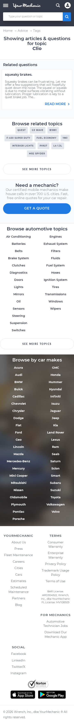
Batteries (18, 244)
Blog (18, 605)
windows (56, 301)
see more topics (37, 169)
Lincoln (18, 447)
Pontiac (18, 512)
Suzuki (55, 490)
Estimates (18, 581)
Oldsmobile (18, 497)
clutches (18, 265)
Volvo (56, 512)
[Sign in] (67, 5)
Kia (55, 425)
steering (18, 316)
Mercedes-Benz (18, 461)
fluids (55, 258)
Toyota (56, 497)
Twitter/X (18, 667)
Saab (55, 454)
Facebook (18, 654)
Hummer (55, 382)
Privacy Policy (55, 564)
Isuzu (55, 404)
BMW (18, 382)
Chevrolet (18, 404)
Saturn (55, 461)
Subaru (55, 483)
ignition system (55, 280)
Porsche (19, 519)
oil (18, 301)
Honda (56, 375)
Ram (55, 447)
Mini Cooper (18, 476)
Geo (19, 440)
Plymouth (18, 504)
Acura (18, 368)
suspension (18, 323)
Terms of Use (55, 581)
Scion (55, 468)
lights (18, 287)
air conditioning (18, 236)
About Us (19, 542)
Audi (18, 375)
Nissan (18, 490)
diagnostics (18, 272)
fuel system (55, 265)
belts (18, 251)
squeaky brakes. (18, 75)
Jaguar (55, 411)
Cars (18, 574)
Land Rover (55, 432)
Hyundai (55, 389)
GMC (55, 368)
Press (18, 549)
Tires (55, 287)
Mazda (19, 454)
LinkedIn (18, 660)
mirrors (18, 294)
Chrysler (18, 411)
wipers (55, 308)
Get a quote (37, 208)
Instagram (18, 673)
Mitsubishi (18, 483)
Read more (56, 104)
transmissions (55, 294)
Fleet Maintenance (18, 555)
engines (56, 236)
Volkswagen (55, 504)
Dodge (18, 418)
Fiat (18, 425)
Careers (18, 562)
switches (18, 330)
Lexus (55, 440)
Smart (55, 476)
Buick (18, 389)
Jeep (55, 418)
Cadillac (18, 396)
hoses (55, 272)
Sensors (18, 308)
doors (18, 280)
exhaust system (56, 244)
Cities (18, 568)
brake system (18, 258)
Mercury (18, 468)
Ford (18, 432)
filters (55, 251)
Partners (18, 598)
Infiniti (55, 396)
